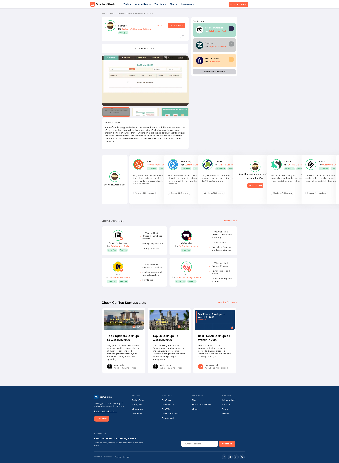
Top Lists (159, 4)
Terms (225, 409)
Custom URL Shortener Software (130, 14)
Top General (168, 418)
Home (104, 14)
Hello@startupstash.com (105, 411)
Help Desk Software (217, 46)
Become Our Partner (213, 71)
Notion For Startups (214, 27)
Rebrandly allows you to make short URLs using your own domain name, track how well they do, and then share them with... (186, 179)
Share (159, 25)
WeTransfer (186, 243)
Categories (137, 404)
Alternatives (141, 4)
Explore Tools (138, 400)
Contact (226, 404)
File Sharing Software (188, 246)
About (195, 409)
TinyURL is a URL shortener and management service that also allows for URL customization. (219, 178)
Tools (126, 4)
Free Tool (163, 169)
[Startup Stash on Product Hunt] (242, 457)
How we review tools (201, 404)
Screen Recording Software (188, 277)
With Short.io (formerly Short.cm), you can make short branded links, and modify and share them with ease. (288, 178)
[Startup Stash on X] (230, 457)
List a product (228, 400)
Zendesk (209, 43)
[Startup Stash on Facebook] (224, 457)
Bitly (149, 161)
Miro (118, 274)
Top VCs (166, 409)
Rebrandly (186, 161)
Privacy (225, 413)
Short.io (288, 161)
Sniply (322, 161)
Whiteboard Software (120, 277)
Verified (124, 33)
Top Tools (166, 400)
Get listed (102, 418)
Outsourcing (214, 61)
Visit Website (176, 25)
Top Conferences (170, 413)
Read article (254, 185)
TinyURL (219, 161)
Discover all (229, 220)
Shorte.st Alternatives (114, 184)
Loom (186, 274)
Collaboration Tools (218, 31)
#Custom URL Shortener (145, 48)
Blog (172, 4)
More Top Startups (226, 302)
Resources (186, 4)
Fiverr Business (212, 58)
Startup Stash (105, 4)
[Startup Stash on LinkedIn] (236, 457)
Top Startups (168, 404)
